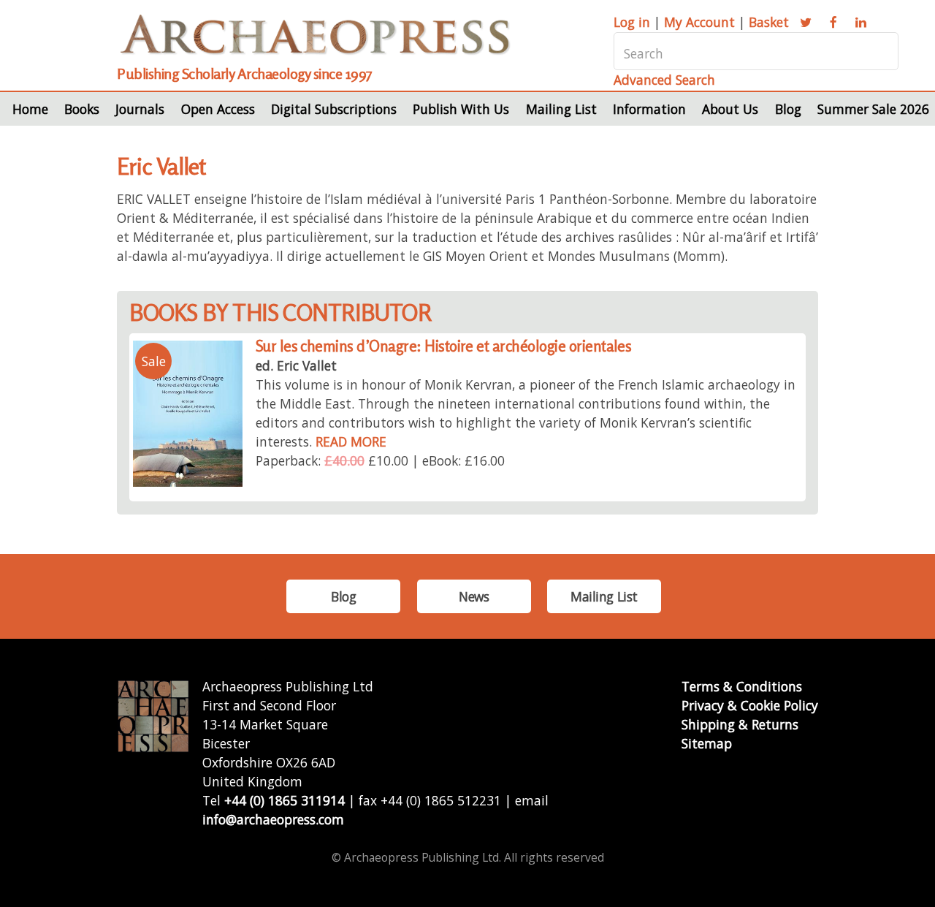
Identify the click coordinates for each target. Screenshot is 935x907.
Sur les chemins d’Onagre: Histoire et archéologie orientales (444, 346)
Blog (788, 109)
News (474, 596)
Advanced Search (664, 79)
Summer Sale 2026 (873, 109)
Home (30, 109)
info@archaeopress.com (273, 819)
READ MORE (351, 441)
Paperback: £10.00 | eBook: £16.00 (380, 460)
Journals (139, 109)
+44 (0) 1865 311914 (284, 800)
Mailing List (561, 109)
